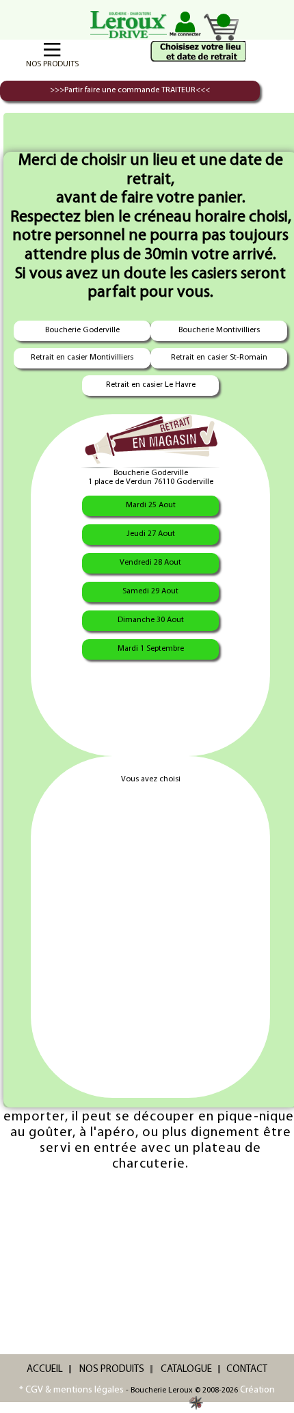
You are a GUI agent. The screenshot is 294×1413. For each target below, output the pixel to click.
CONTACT (246, 1369)
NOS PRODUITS (111, 1369)
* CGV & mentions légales (71, 1390)
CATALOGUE (186, 1369)
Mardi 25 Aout (151, 505)
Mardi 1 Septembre (151, 649)
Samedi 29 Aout (150, 591)
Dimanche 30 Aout (151, 620)
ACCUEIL (45, 1369)
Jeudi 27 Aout (150, 534)
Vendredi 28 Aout (150, 563)
